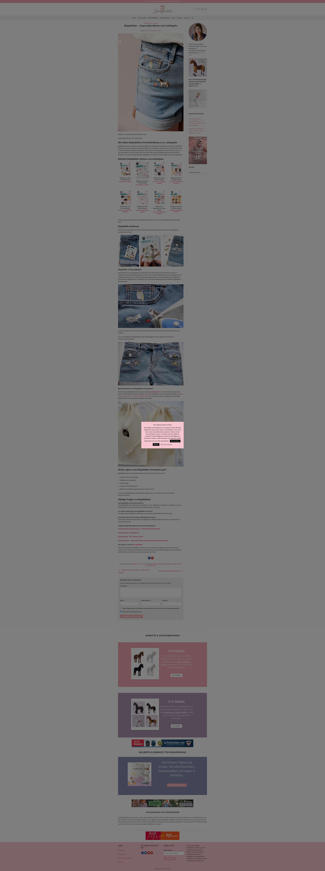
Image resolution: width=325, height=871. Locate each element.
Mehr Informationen (166, 444)
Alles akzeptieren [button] (175, 441)
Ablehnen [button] (156, 444)
